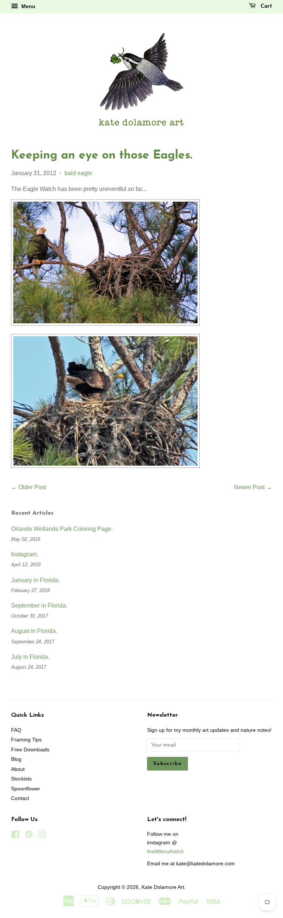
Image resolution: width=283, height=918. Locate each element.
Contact (20, 798)
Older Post (32, 487)
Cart (265, 6)
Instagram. (24, 554)
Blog (16, 759)
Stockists (21, 779)
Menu (27, 6)
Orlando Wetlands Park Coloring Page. (62, 529)
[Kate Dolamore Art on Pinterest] (29, 836)
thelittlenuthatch (165, 851)
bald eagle (78, 173)
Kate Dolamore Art (163, 887)
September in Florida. (39, 605)
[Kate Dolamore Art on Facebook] (15, 836)
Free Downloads (30, 749)
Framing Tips (26, 740)
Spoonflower (25, 789)
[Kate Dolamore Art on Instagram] (42, 836)
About (18, 769)
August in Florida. (34, 631)
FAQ (16, 730)
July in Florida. (30, 657)
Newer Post (249, 487)
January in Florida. (35, 580)
